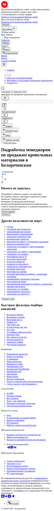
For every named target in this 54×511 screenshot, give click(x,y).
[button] (4, 56)
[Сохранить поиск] (4, 105)
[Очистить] (5, 98)
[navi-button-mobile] (4, 64)
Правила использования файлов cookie (19, 22)
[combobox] (14, 91)
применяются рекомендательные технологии (24, 479)
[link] (6, 49)
